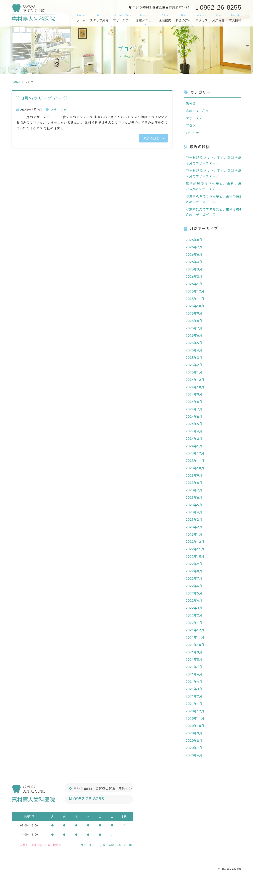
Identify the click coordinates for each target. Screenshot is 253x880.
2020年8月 (194, 740)
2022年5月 (194, 593)
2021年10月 (195, 644)
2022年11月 (195, 549)
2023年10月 (195, 468)
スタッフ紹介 (99, 18)
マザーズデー (122, 18)
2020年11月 (195, 718)
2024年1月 (194, 446)
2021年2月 (194, 696)
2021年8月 (194, 659)
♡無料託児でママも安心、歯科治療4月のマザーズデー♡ (213, 212)
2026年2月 (194, 276)
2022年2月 (194, 615)
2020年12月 (195, 711)
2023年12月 (195, 453)
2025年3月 (194, 357)
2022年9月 (194, 564)
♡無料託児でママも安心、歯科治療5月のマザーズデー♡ (213, 199)
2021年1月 (194, 703)
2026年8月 (194, 240)
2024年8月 (194, 401)
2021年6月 (194, 674)
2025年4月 (194, 350)
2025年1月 (194, 372)
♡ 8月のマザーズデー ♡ (41, 98)
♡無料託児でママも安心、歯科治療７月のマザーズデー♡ (213, 173)
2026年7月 (194, 247)
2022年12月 (195, 541)
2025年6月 (194, 335)
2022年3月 (194, 608)
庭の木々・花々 (197, 111)
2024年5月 (194, 423)
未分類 (191, 103)
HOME (16, 82)
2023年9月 (194, 475)
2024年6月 (194, 416)
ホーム (81, 18)
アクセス (201, 18)
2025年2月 (194, 365)
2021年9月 (194, 652)
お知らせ (218, 18)
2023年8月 (194, 482)
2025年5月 (194, 343)
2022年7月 (194, 578)
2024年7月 (194, 409)
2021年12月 (195, 630)
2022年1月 (194, 622)
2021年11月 (195, 637)
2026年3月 (194, 269)
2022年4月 (194, 600)
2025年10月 (195, 306)
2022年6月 (194, 586)
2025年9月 (194, 313)
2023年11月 (195, 460)
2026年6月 (194, 254)
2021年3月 (194, 689)
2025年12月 (195, 291)
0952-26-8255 (220, 7)
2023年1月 (194, 534)
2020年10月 (195, 725)
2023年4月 (194, 512)
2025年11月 (195, 298)
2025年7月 (194, 328)
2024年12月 (195, 379)
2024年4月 (194, 431)
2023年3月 (194, 519)
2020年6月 (194, 755)
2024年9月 (194, 394)
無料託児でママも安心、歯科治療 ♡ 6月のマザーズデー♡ (213, 186)
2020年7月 (194, 747)
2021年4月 (194, 681)
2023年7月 (194, 490)
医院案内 (165, 18)
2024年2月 (194, 438)
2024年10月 (195, 387)
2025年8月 (194, 320)
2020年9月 (194, 733)
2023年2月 (194, 527)
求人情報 (235, 18)
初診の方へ (183, 18)
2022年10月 (195, 556)
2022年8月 (194, 571)
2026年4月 (194, 262)
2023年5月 (194, 505)
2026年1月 (194, 284)
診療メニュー (145, 18)
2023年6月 (194, 497)
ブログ (191, 125)
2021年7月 (194, 667)
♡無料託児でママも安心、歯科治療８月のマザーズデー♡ (213, 160)
